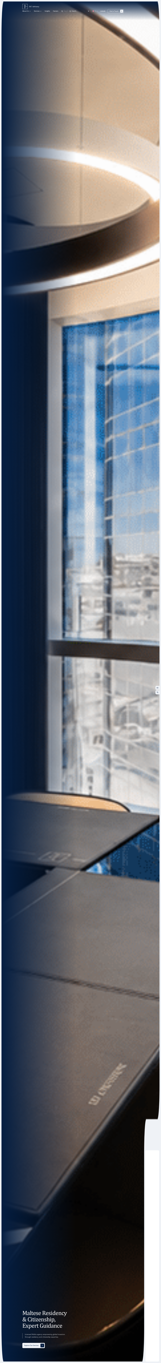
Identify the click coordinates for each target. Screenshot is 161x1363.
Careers (55, 11)
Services (37, 11)
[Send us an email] (157, 688)
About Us (25, 11)
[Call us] (157, 692)
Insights (47, 11)
